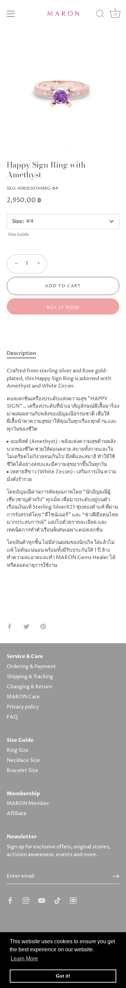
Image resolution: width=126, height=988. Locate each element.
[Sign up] (116, 876)
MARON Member (28, 803)
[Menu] (10, 13)
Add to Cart (63, 286)
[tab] (25, 354)
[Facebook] (10, 900)
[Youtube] (41, 900)
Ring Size (18, 750)
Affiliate (17, 813)
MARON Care (23, 696)
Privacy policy (23, 706)
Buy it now (63, 307)
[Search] (100, 14)
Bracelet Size (22, 770)
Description (21, 353)
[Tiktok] (57, 900)
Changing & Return (29, 686)
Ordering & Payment (31, 666)
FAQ (12, 717)
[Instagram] (26, 900)
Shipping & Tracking (30, 676)
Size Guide (18, 234)
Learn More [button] (24, 958)
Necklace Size (23, 760)
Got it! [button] (63, 976)
